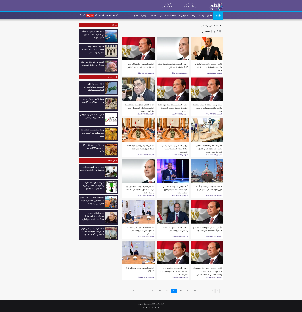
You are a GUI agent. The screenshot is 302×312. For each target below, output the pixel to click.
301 (160, 291)
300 (167, 291)
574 (140, 291)
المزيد (135, 15)
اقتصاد (153, 15)
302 (153, 291)
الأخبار (209, 15)
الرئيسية (218, 15)
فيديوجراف (183, 15)
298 (181, 291)
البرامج (144, 15)
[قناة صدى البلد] (216, 6)
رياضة (201, 15)
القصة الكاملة (170, 15)
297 (188, 291)
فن (160, 15)
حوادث (193, 15)
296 (195, 291)
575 (133, 291)
